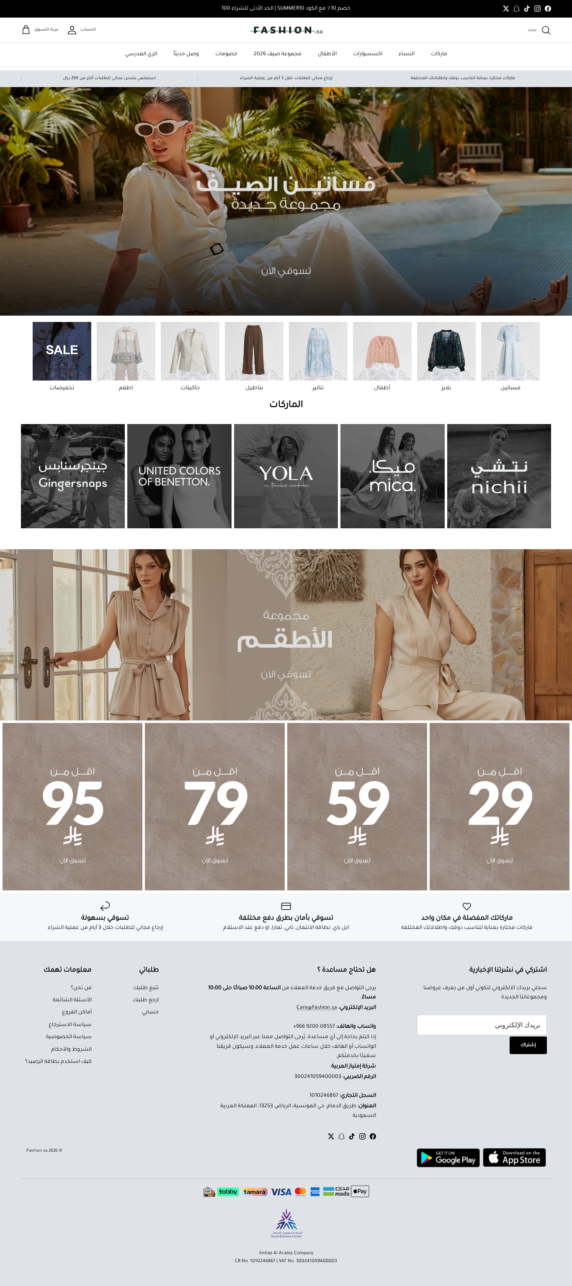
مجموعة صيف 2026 (277, 54)
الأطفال (327, 54)
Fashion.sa (36, 1151)
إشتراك (528, 1045)
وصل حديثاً (186, 54)
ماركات (439, 54)
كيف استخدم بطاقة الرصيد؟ (58, 1062)
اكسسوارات (367, 54)
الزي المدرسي (141, 54)
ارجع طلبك (146, 1000)
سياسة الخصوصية (69, 1037)
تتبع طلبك (146, 988)
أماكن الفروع (77, 1013)
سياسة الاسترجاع (70, 1025)
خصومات (226, 54)
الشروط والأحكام (71, 1050)
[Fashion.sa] (286, 30)
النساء (407, 54)
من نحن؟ (81, 988)
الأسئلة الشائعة (72, 1000)
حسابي (150, 1013)
